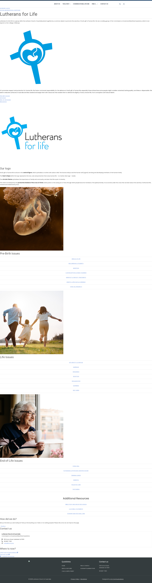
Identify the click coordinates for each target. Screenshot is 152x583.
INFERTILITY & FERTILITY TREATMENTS (76, 277)
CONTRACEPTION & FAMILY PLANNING (76, 273)
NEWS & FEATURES (67, 568)
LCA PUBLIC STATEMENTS (76, 509)
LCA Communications (117, 579)
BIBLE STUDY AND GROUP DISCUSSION (76, 504)
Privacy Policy (75, 579)
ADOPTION (76, 376)
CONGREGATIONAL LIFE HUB (81, 4)
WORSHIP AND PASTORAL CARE (76, 513)
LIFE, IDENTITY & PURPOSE (76, 362)
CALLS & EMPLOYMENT (68, 571)
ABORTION (76, 268)
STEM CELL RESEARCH (76, 286)
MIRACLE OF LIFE (76, 259)
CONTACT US (104, 4)
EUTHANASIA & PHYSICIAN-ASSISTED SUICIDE (76, 471)
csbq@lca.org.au (9, 543)
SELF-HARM (76, 390)
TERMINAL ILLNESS (76, 475)
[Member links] (124, 4)
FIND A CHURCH (84, 565)
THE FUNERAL (76, 489)
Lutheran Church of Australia (38, 4)
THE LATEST (66, 4)
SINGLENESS (76, 372)
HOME (63, 565)
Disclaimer (83, 579)
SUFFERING (76, 385)
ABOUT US (57, 4)
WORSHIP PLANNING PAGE (87, 568)
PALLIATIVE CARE (76, 485)
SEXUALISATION (76, 381)
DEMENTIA (76, 480)
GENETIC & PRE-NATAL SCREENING (76, 282)
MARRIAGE (76, 367)
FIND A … (94, 4)
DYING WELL (76, 466)
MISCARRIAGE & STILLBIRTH (76, 263)
